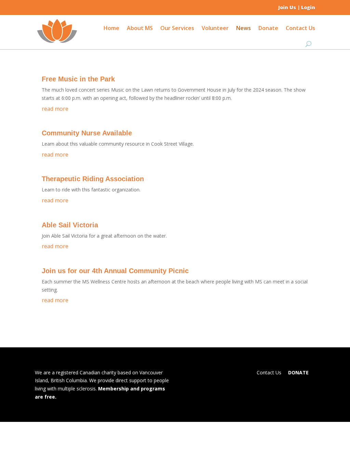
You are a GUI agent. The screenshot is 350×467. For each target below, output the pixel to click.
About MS (140, 28)
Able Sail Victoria (70, 225)
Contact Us (300, 28)
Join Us (287, 7)
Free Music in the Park (78, 79)
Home (111, 28)
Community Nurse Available (87, 133)
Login (308, 7)
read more (55, 108)
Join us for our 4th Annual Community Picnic (115, 271)
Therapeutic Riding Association (93, 179)
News (243, 28)
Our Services (177, 28)
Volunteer (215, 28)
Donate (268, 28)
